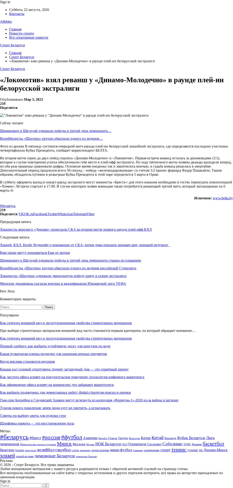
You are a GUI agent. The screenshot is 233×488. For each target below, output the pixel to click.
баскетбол (213, 443)
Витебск (103, 438)
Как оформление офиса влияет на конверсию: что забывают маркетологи (57, 385)
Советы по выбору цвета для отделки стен (33, 416)
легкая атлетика (100, 450)
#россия (51, 437)
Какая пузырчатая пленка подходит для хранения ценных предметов (53, 354)
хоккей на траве (25, 456)
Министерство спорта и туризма (38, 444)
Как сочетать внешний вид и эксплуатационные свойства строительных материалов (66, 323)
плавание (138, 450)
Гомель (112, 438)
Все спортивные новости (28, 37)
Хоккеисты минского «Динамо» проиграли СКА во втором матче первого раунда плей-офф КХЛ (76, 229)
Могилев (79, 444)
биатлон (7, 450)
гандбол (63, 449)
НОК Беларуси (108, 444)
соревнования (152, 450)
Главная (15, 29)
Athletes (6, 21)
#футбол (71, 437)
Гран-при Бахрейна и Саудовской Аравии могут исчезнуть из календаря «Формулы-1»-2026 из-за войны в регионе (89, 400)
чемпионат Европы (86, 456)
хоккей (7, 455)
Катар (146, 438)
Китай (158, 437)
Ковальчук (170, 438)
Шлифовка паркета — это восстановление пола (37, 423)
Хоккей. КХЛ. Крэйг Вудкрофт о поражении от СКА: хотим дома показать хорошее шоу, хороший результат (85, 245)
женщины (85, 450)
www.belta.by (223, 198)
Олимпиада (137, 444)
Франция (197, 444)
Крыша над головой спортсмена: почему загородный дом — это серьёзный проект (64, 369)
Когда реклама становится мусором (27, 361)
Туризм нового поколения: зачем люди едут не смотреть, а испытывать (55, 408)
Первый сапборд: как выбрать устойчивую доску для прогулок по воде (55, 346)
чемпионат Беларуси (55, 455)
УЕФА (187, 444)
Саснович (154, 444)
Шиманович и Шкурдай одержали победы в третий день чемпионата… (55, 131)
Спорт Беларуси (12, 45)
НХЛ (124, 444)
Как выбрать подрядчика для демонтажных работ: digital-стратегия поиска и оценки (65, 392)
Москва (90, 444)
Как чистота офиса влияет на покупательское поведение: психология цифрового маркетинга (72, 377)
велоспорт (30, 450)
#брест (35, 437)
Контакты (16, 14)
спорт (165, 450)
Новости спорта (21, 33)
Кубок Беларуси (191, 437)
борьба (19, 450)
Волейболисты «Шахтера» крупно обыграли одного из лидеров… (51, 138)
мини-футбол (121, 450)
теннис (178, 449)
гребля (75, 450)
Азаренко (90, 438)
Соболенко (172, 443)
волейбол (45, 449)
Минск (64, 443)
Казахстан (134, 438)
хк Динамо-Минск (213, 450)
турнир (192, 450)
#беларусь (7, 206)
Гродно (123, 438)
